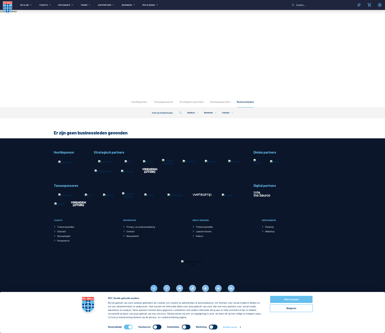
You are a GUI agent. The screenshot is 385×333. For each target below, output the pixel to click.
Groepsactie (63, 240)
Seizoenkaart (64, 236)
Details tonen (230, 327)
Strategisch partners (192, 101)
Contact (130, 231)
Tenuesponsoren (163, 101)
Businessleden (245, 101)
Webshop (270, 231)
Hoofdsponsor (139, 101)
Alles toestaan (291, 299)
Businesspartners (220, 101)
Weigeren (291, 308)
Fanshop (269, 226)
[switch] (157, 327)
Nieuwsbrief (132, 236)
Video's (199, 236)
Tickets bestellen (65, 226)
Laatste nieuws (203, 231)
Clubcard (61, 231)
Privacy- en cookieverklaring (140, 226)
